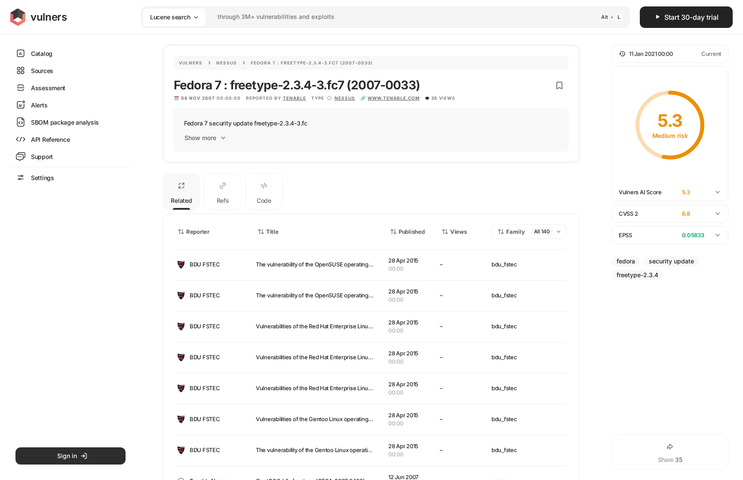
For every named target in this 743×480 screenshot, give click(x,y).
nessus (345, 98)
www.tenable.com (394, 98)
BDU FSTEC (205, 264)
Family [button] (515, 231)
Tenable (294, 98)
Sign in (67, 455)
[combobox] (374, 17)
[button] (669, 54)
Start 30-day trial (691, 17)
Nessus (226, 62)
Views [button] (458, 231)
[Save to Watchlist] (559, 85)
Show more (200, 137)
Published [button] (411, 231)
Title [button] (272, 231)
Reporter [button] (197, 231)
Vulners (191, 62)
